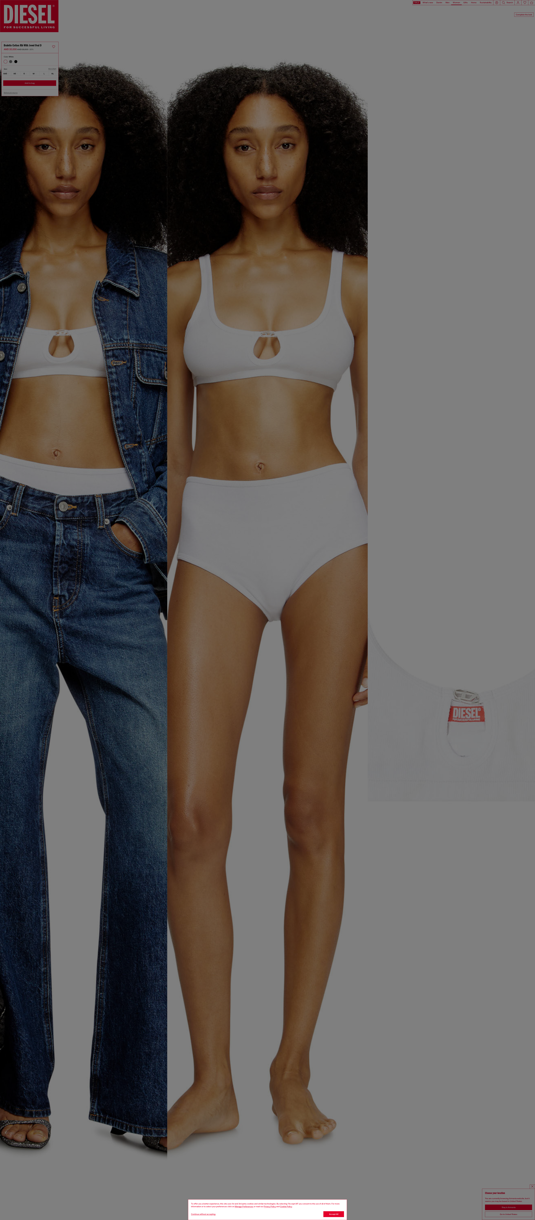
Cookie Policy (286, 1206)
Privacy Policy (270, 1206)
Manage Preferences (244, 1206)
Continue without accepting (203, 1214)
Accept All (333, 1214)
